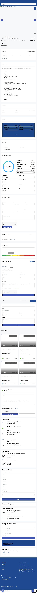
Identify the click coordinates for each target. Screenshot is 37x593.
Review (3, 317)
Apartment (12, 37)
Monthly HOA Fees (5, 188)
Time (25, 202)
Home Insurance (22, 184)
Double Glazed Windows (7, 149)
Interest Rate (4, 179)
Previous (2, 20)
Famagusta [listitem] (4, 570)
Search (18, 499)
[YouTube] (31, 587)
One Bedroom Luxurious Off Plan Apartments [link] (27, 376)
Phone (14, 209)
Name (3, 209)
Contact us (4, 554)
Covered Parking (22, 147)
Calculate (18, 538)
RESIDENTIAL (7, 37)
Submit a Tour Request (7, 227)
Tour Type (4, 202)
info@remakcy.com (6, 552)
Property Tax (4, 184)
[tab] (35, 8)
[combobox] (7, 204)
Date (14, 202)
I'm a (20, 277)
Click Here (13, 239)
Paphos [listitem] (3, 569)
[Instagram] (26, 587)
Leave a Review (33, 300)
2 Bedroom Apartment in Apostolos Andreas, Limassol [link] (16, 453)
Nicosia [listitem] (3, 567)
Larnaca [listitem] (3, 566)
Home (3, 37)
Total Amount (4, 175)
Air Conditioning (5, 147)
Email (25, 209)
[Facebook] (22, 587)
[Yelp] (35, 587)
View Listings (32, 261)
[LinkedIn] (28, 587)
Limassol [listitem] (3, 564)
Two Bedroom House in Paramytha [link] (13, 443)
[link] (9, 340)
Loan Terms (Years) (22, 179)
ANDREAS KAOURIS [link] (7, 358)
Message (4, 213)
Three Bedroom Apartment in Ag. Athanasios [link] (9, 349)
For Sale (2, 45)
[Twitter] (24, 587)
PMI (19, 188)
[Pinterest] (33, 587)
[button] (32, 37)
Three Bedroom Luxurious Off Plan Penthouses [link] (15, 426)
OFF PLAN (6, 45)
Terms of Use (16, 220)
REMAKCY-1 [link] (23, 358)
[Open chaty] (2, 590)
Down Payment (21, 175)
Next (35, 20)
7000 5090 (11, 267)
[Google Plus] (29, 587)
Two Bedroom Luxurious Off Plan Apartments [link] (9, 376)
